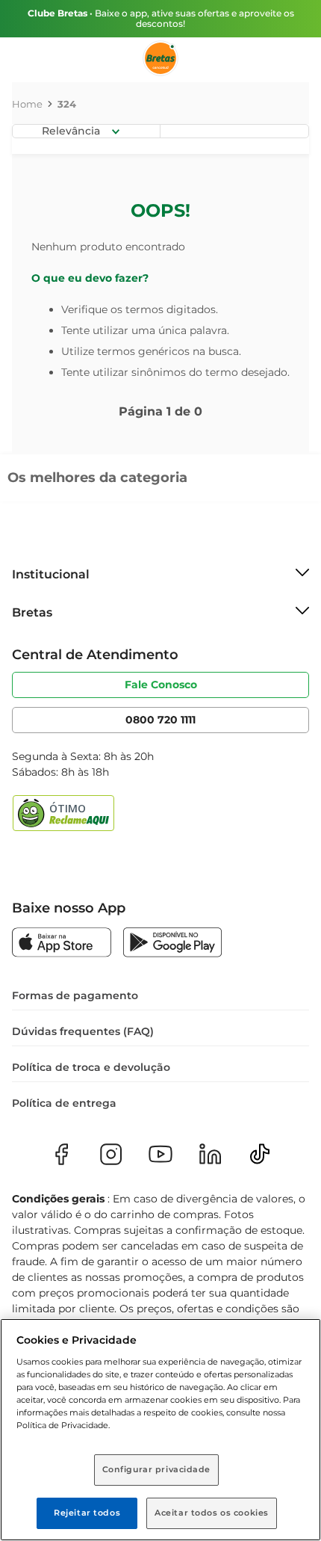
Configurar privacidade (156, 1469)
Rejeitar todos (87, 1512)
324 (66, 104)
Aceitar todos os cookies (212, 1512)
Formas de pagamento (75, 995)
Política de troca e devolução (91, 1067)
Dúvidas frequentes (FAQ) (83, 1031)
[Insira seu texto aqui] (61, 943)
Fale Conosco (161, 684)
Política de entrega (64, 1103)
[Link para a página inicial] (27, 104)
